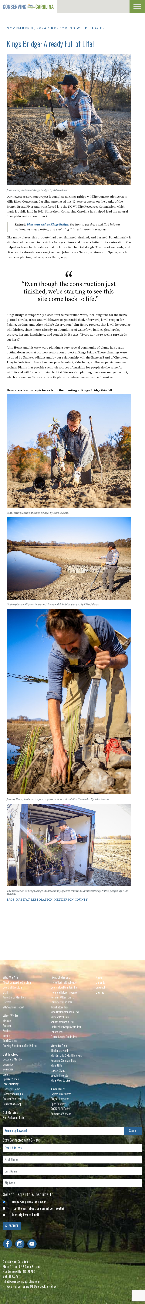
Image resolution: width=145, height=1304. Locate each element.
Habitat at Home (11, 1089)
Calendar (101, 982)
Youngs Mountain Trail (62, 1022)
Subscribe (8, 1064)
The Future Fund (59, 1050)
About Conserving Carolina (17, 982)
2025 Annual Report (13, 1007)
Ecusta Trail (57, 1032)
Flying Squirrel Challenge (64, 982)
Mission (7, 1021)
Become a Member (13, 1059)
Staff (5, 992)
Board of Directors (12, 987)
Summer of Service (61, 1114)
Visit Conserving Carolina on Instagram (20, 1244)
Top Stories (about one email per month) (38, 1208)
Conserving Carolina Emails (29, 1202)
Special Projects (59, 1075)
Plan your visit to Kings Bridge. (48, 224)
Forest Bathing (11, 1084)
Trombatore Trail (59, 1007)
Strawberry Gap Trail (61, 1002)
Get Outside (10, 1112)
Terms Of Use (30, 1286)
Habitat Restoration (34, 900)
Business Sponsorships (63, 1060)
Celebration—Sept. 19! (15, 1104)
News (99, 977)
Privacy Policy (11, 1286)
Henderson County (71, 900)
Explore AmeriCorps (61, 1094)
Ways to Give (59, 1045)
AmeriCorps (58, 1089)
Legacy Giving (58, 1070)
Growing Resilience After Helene (20, 1045)
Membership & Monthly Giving (66, 1055)
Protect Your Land (12, 1099)
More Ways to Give (60, 1080)
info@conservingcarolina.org (21, 1281)
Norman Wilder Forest (62, 997)
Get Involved (11, 1054)
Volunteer (8, 1069)
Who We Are (10, 977)
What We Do (10, 1016)
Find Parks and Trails (14, 1117)
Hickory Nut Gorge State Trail (66, 1027)
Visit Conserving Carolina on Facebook (7, 1244)
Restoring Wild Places (78, 28)
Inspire (6, 1035)
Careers (7, 1002)
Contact (101, 992)
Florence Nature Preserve (64, 992)
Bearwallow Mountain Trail (64, 987)
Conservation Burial (13, 1094)
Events (6, 1074)
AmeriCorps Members (14, 997)
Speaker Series (11, 1079)
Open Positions (59, 1104)
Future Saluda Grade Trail (64, 1037)
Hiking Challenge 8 (60, 977)
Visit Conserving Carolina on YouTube (32, 1244)
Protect (7, 1025)
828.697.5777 (11, 1276)
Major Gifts (56, 1065)
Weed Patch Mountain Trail (65, 1012)
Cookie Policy (48, 1286)
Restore (7, 1030)
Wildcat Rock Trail (60, 1017)
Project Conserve (60, 1099)
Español (100, 987)
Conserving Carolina (28, 6)
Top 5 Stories (10, 1040)
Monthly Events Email (25, 1214)
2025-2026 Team (60, 1109)
